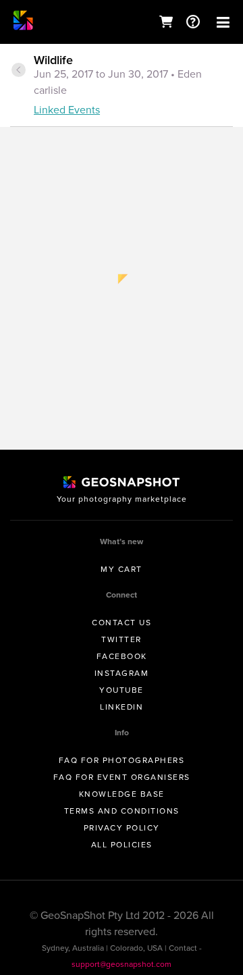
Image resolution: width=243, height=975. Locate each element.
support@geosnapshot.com (121, 964)
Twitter (121, 639)
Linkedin (121, 707)
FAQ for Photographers (122, 760)
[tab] (121, 86)
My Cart (121, 569)
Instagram (121, 673)
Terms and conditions (122, 811)
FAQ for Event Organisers (121, 777)
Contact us (121, 622)
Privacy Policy (122, 828)
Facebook (122, 656)
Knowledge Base (122, 794)
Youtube (121, 690)
